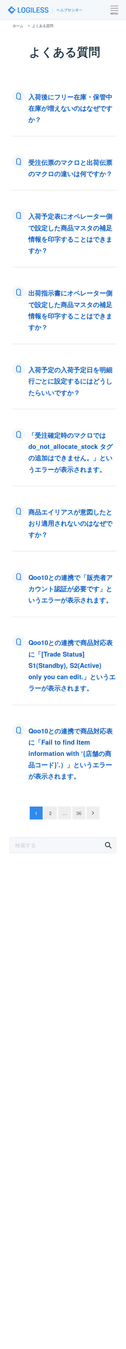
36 (78, 813)
